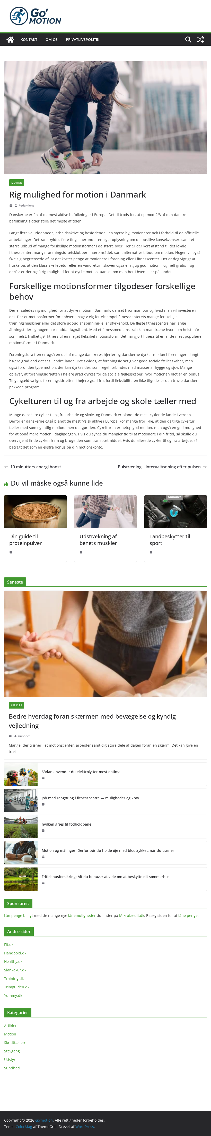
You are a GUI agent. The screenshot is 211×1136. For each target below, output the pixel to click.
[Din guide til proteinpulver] (35, 499)
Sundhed (12, 1068)
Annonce (24, 736)
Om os (52, 39)
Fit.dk (8, 944)
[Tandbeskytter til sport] (175, 499)
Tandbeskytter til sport (170, 540)
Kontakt (29, 39)
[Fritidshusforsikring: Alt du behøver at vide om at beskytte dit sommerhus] (21, 879)
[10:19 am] (81, 552)
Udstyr (9, 1059)
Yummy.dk (13, 995)
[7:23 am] (43, 856)
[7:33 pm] (43, 882)
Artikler (16, 705)
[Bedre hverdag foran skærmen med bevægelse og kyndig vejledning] (105, 644)
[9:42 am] (151, 552)
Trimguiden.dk (16, 987)
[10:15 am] (10, 205)
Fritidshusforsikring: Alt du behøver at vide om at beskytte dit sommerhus (106, 876)
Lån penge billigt (18, 915)
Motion (16, 182)
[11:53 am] (43, 830)
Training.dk (14, 978)
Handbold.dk (15, 953)
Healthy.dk (13, 961)
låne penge (188, 915)
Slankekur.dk (15, 970)
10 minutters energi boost (35, 467)
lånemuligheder (82, 915)
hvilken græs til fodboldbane (66, 824)
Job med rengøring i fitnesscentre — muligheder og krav (90, 797)
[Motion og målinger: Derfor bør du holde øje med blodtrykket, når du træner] (21, 852)
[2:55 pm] (10, 736)
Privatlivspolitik (82, 39)
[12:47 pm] (43, 778)
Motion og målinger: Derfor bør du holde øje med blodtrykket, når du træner (108, 850)
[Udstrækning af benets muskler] (105, 499)
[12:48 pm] (43, 804)
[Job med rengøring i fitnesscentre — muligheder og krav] (21, 800)
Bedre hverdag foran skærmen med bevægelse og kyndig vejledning (92, 721)
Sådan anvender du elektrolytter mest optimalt (82, 771)
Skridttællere (15, 1042)
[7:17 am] (10, 552)
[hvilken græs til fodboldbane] (21, 826)
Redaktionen (27, 205)
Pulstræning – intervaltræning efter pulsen (159, 467)
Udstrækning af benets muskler (98, 540)
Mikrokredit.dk (131, 915)
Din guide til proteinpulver (25, 540)
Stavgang (12, 1051)
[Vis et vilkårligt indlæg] (201, 39)
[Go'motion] (10, 39)
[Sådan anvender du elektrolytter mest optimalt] (21, 774)
